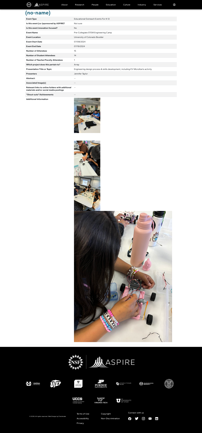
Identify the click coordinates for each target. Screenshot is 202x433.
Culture (126, 4)
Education (111, 4)
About (64, 4)
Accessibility (83, 418)
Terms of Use (83, 413)
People (95, 4)
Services (157, 4)
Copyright (106, 413)
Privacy (80, 423)
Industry (142, 4)
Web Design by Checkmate (57, 416)
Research (79, 4)
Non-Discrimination (110, 418)
